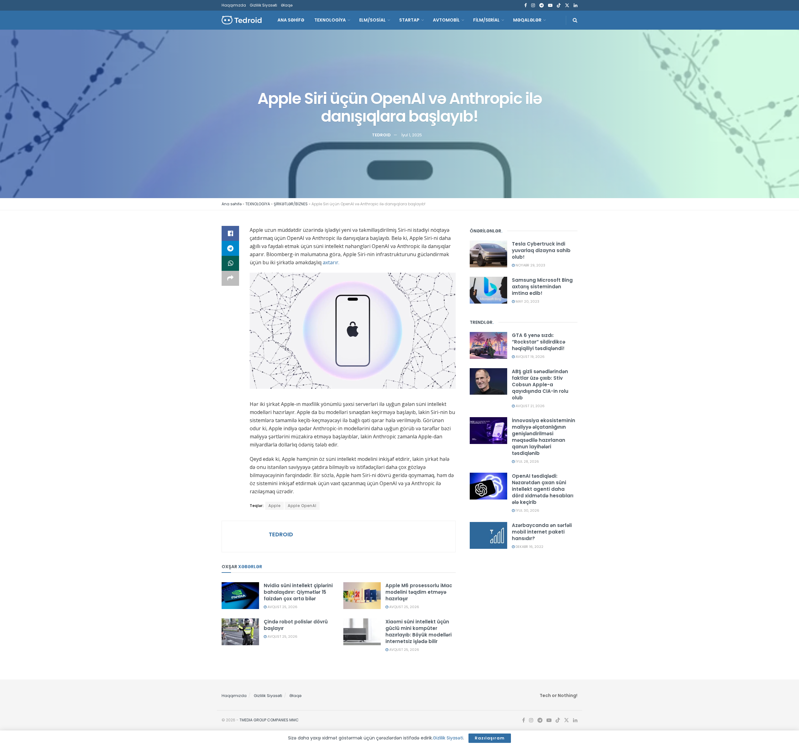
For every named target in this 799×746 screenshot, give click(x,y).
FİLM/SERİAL (486, 20)
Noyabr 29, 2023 (530, 265)
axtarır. (331, 262)
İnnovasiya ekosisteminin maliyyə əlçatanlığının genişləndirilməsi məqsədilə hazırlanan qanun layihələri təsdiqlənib (543, 436)
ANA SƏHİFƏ (290, 20)
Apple (274, 505)
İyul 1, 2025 (411, 135)
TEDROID (381, 135)
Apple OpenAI (302, 505)
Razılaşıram (490, 738)
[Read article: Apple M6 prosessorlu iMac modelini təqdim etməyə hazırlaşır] (362, 595)
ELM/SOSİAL (372, 20)
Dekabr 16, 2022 (529, 546)
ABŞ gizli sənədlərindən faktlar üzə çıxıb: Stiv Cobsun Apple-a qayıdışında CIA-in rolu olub (540, 384)
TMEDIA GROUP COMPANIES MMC (269, 720)
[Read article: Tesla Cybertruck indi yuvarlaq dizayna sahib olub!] (488, 254)
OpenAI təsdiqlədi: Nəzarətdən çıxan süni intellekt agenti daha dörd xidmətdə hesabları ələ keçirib (542, 489)
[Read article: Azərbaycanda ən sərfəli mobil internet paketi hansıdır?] (488, 535)
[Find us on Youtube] (550, 5)
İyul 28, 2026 (527, 461)
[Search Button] (575, 20)
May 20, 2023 (527, 301)
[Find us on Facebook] (525, 5)
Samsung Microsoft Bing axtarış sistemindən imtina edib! (542, 286)
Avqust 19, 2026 (530, 356)
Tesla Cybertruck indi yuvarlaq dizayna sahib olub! (541, 250)
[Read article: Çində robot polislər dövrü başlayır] (240, 631)
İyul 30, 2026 (527, 510)
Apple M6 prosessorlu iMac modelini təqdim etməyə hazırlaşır (418, 592)
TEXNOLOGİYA (330, 20)
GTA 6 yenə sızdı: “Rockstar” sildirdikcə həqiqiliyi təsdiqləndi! (538, 342)
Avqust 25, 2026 (282, 606)
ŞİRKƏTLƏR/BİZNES (291, 204)
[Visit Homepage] (242, 20)
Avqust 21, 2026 (530, 405)
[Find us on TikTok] (559, 5)
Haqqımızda (234, 5)
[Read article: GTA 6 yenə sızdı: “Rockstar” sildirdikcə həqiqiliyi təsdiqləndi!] (488, 345)
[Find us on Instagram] (533, 5)
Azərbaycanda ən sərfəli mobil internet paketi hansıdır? (542, 532)
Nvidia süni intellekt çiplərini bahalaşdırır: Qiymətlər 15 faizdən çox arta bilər (298, 592)
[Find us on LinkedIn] (575, 5)
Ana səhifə (232, 204)
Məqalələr (527, 20)
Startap (409, 20)
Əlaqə (286, 5)
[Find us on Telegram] (541, 5)
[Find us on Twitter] (567, 5)
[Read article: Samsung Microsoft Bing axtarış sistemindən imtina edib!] (488, 290)
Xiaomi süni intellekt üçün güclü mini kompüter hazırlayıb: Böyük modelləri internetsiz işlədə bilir (418, 631)
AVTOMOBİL (446, 20)
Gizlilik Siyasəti (263, 5)
